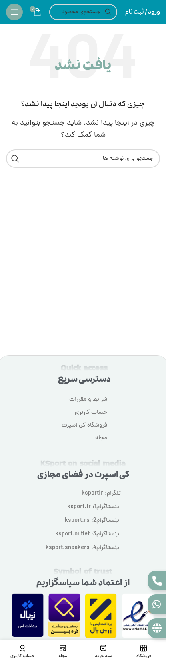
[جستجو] (15, 158)
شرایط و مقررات (88, 399)
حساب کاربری (91, 412)
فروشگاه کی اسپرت (84, 425)
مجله (101, 438)
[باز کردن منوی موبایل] (14, 12)
